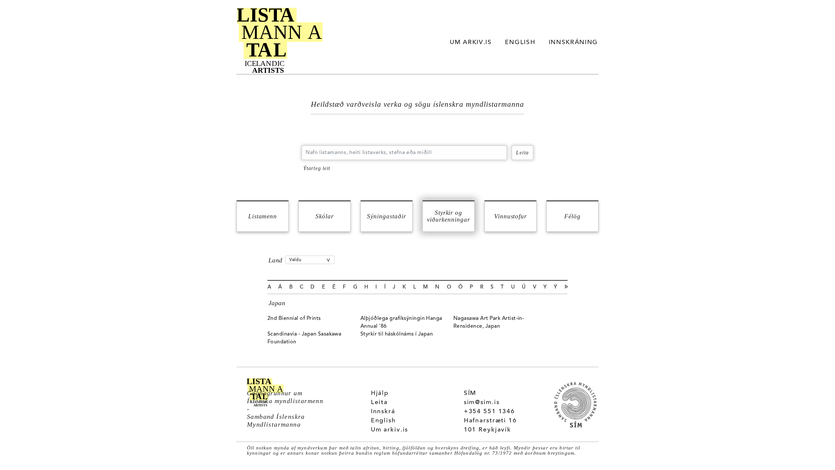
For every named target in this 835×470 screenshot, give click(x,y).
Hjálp (380, 393)
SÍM (470, 393)
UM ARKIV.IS (471, 42)
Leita (379, 403)
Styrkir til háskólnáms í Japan (396, 334)
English (383, 421)
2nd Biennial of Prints (294, 318)
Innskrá (383, 412)
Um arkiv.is (389, 430)
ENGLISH (520, 42)
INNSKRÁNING (573, 42)
